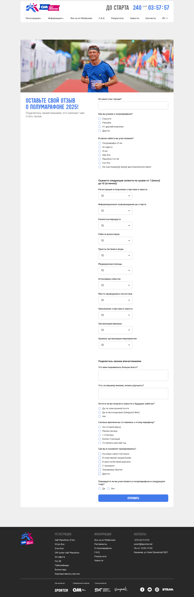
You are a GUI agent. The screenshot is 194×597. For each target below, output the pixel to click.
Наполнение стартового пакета (115, 308)
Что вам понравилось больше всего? (118, 367)
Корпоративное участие (67, 573)
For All (58, 561)
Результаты (117, 18)
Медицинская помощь (110, 264)
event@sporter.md (143, 544)
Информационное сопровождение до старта (122, 204)
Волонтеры (60, 569)
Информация (55, 18)
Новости (134, 18)
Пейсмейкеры (62, 565)
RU (163, 18)
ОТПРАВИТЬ (133, 498)
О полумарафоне (103, 548)
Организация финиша (110, 323)
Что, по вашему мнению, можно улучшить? (121, 385)
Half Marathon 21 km (65, 540)
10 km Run (60, 544)
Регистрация (32, 18)
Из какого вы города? (110, 99)
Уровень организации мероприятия (117, 338)
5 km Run (59, 548)
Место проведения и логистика (115, 293)
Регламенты (100, 544)
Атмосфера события (109, 279)
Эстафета (60, 557)
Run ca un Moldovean (81, 18)
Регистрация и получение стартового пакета (122, 189)
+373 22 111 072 (141, 540)
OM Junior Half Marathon (67, 552)
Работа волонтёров (108, 234)
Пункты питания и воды (111, 249)
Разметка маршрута (109, 219)
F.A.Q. (102, 18)
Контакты (151, 18)
